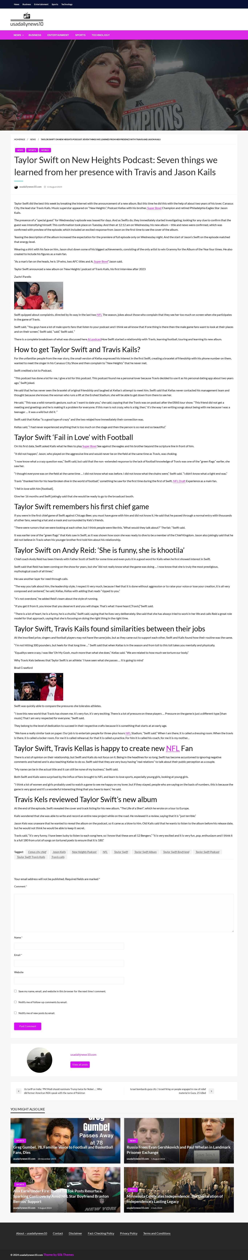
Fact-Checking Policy (101, 1233)
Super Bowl (154, 208)
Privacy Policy (128, 1233)
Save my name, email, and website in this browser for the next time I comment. (62, 991)
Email (18, 954)
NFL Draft (179, 481)
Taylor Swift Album (145, 852)
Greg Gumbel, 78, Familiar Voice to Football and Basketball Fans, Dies (63, 1150)
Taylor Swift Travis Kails (31, 857)
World (45, 150)
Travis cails (57, 857)
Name (18, 937)
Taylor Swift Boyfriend (176, 852)
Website (18, 972)
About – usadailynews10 (31, 1233)
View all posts (80, 1064)
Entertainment (41, 4)
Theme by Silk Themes (58, 1255)
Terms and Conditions (156, 1233)
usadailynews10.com (30, 186)
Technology (66, 4)
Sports (55, 4)
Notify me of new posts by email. (37, 1013)
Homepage (19, 139)
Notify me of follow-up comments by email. (43, 1002)
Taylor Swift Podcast (207, 852)
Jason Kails (59, 852)
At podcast (94, 339)
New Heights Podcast (84, 852)
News (16, 4)
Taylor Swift (121, 852)
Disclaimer (75, 1233)
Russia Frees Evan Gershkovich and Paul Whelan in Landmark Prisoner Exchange (179, 1150)
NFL (99, 314)
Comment (20, 886)
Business (27, 4)
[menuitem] (18, 35)
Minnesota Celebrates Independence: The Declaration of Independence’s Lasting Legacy (175, 1199)
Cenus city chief (37, 852)
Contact (58, 1233)
